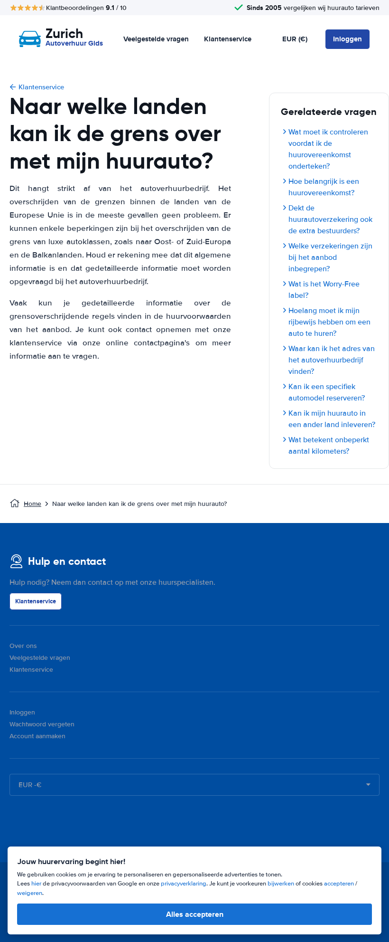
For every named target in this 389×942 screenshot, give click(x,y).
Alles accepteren (194, 914)
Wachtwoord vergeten (41, 724)
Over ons (23, 646)
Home (32, 504)
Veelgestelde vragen (156, 39)
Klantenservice (227, 39)
